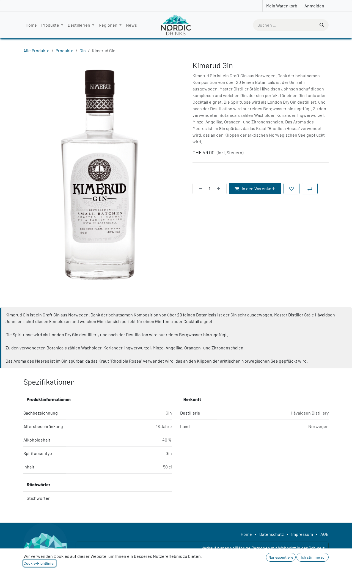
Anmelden (314, 5)
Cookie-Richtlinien (40, 563)
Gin (82, 50)
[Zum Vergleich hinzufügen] (310, 188)
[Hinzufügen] (220, 188)
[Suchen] (321, 25)
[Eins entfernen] (199, 188)
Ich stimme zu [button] (312, 557)
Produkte (64, 50)
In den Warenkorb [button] (258, 188)
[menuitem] (31, 25)
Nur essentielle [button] (280, 557)
